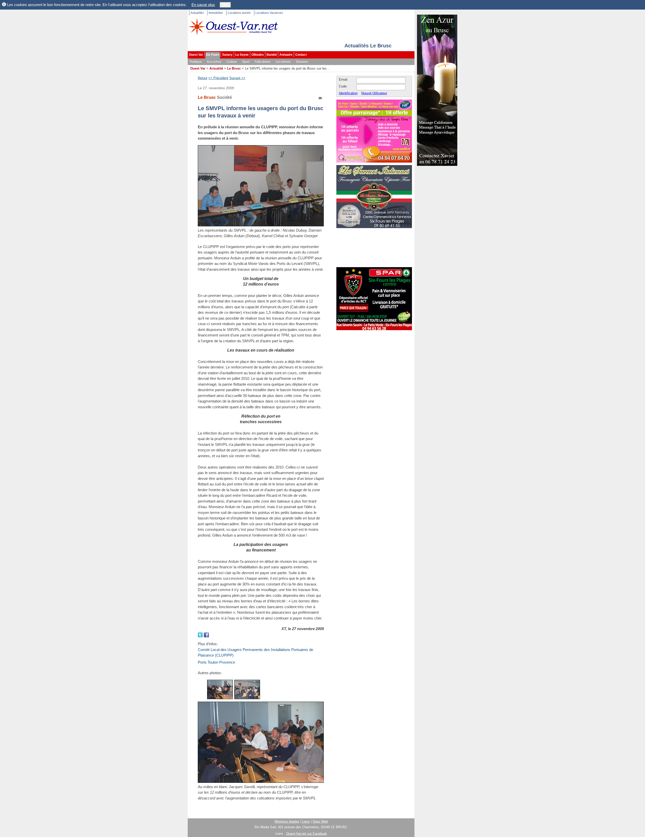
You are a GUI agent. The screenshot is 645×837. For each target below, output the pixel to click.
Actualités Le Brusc (368, 45)
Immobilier (216, 13)
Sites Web (320, 821)
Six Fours (212, 54)
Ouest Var (196, 54)
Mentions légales (287, 821)
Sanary (227, 54)
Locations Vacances (269, 13)
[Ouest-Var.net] (233, 26)
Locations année (239, 13)
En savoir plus (203, 5)
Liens (306, 821)
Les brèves (283, 62)
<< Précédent (218, 78)
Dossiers (302, 62)
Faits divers (262, 62)
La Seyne (242, 54)
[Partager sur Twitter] (201, 634)
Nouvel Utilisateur (374, 93)
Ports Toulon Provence (216, 662)
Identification (348, 93)
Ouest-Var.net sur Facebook (306, 833)
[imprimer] (320, 97)
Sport (245, 62)
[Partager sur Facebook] (206, 634)
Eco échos (214, 62)
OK (225, 5)
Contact (301, 54)
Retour (202, 78)
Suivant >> (237, 78)
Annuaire (286, 54)
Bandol (272, 54)
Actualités (197, 13)
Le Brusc (234, 68)
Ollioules (257, 54)
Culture (232, 62)
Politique (196, 62)
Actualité (216, 68)
